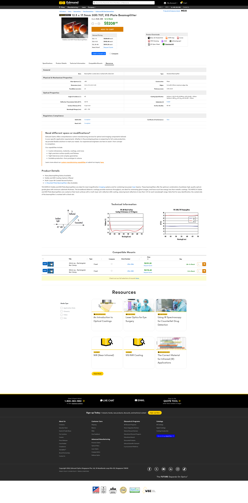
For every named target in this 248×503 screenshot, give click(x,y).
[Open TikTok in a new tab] (184, 470)
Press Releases (63, 440)
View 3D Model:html (156, 38)
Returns (94, 428)
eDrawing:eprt (176, 41)
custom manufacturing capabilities (73, 162)
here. (102, 162)
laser (134, 187)
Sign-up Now (155, 413)
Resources (109, 63)
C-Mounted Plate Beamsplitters (56, 183)
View (168, 119)
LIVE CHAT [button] (108, 400)
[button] (177, 7)
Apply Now (165, 436)
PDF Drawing (154, 41)
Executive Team (63, 428)
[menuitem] (64, 7)
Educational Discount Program (132, 434)
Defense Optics (96, 455)
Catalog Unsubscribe (162, 431)
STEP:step (171, 38)
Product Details (61, 63)
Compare (114, 54)
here (137, 278)
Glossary (67, 311)
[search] (124, 2)
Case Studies (62, 443)
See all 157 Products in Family (172, 11)
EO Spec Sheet (155, 44)
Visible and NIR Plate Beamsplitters (105, 11)
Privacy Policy (63, 471)
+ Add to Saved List (98, 53)
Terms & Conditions (83, 471)
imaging (102, 187)
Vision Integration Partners (131, 428)
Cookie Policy (72, 471)
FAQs (93, 431)
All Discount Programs (130, 424)
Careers (61, 437)
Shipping (94, 424)
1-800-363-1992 (176, 7)
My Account (171, 3)
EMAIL (141, 400)
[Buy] (204, 264)
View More (97, 374)
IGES (165, 41)
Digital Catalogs (161, 428)
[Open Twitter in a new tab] (156, 470)
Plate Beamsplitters (88, 11)
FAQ (65, 318)
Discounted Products (129, 440)
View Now (107, 323)
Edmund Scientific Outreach (131, 443)
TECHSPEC (62, 450)
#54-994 (130, 264)
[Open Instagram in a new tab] (177, 470)
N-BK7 (168, 102)
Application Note (69, 308)
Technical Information (77, 63)
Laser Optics (95, 449)
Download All (169, 44)
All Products (63, 11)
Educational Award (129, 437)
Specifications (48, 63)
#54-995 (130, 271)
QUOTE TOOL (171, 400)
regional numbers (77, 403)
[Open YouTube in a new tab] (163, 470)
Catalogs (159, 424)
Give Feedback (96, 434)
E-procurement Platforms (131, 446)
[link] (184, 1)
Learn (84, 7)
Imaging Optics (96, 452)
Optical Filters (95, 445)
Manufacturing (73, 7)
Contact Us (186, 7)
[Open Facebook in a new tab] (149, 470)
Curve (181, 38)
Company (91, 7)
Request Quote (108, 47)
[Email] (182, 11)
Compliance (62, 446)
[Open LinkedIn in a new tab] (170, 470)
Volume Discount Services (131, 431)
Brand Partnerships (64, 453)
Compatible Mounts (95, 63)
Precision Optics (96, 442)
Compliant (87, 119)
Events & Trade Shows (65, 431)
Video (66, 315)
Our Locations (63, 434)
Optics (69, 11)
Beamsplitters (77, 11)
